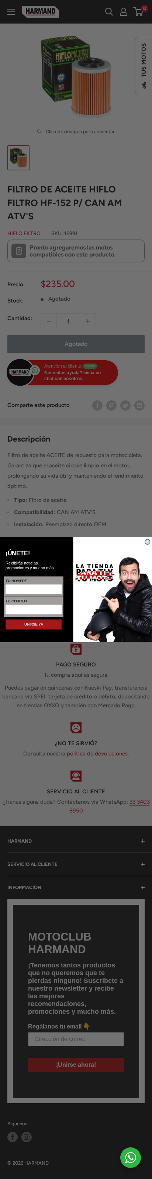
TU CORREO (16, 601)
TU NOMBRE (16, 581)
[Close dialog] (147, 541)
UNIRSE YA (33, 624)
